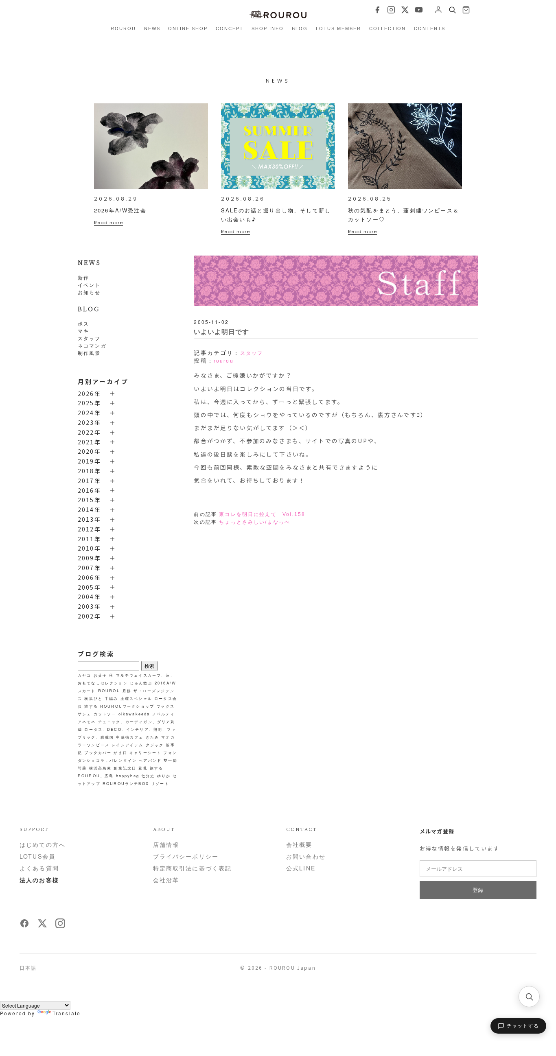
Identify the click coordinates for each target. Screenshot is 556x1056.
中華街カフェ (129, 737)
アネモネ (87, 721)
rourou (224, 361)
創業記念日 (125, 768)
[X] (405, 10)
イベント (89, 284)
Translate (67, 1013)
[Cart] (466, 10)
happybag (127, 775)
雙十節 (170, 760)
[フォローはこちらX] (42, 926)
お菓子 (100, 675)
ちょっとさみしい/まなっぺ (254, 522)
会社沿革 (166, 880)
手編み (111, 698)
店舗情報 (166, 844)
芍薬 (82, 768)
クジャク (155, 745)
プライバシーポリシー (186, 856)
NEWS (152, 28)
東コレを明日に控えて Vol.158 (262, 514)
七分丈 (148, 775)
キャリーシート (145, 752)
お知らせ (89, 292)
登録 (478, 890)
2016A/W (165, 683)
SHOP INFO (268, 28)
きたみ (152, 737)
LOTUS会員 (37, 856)
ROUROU (123, 28)
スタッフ (89, 338)
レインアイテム (127, 745)
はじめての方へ (43, 844)
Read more (108, 222)
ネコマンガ (92, 345)
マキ (83, 330)
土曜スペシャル (136, 698)
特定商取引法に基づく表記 (192, 868)
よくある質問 (39, 868)
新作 (83, 277)
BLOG (300, 28)
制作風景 (89, 352)
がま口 (120, 752)
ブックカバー (98, 752)
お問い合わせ (306, 856)
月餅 (127, 690)
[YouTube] (419, 10)
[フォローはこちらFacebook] (24, 926)
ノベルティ (163, 714)
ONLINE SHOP (188, 28)
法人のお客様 (39, 880)
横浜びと (93, 698)
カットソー (105, 714)
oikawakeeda (134, 714)
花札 (142, 768)
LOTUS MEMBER (338, 28)
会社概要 (299, 844)
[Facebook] (377, 10)
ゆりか (164, 775)
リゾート (160, 783)
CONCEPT (229, 28)
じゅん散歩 (141, 683)
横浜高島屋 (100, 768)
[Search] (452, 10)
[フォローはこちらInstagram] (60, 926)
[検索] (529, 996)
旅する (91, 706)
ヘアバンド (150, 760)
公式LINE (300, 868)
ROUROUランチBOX (126, 783)
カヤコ (84, 675)
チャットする (523, 1026)
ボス (83, 323)
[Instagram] (391, 10)
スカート (87, 690)
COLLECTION (387, 28)
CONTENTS (429, 28)
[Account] (438, 10)
